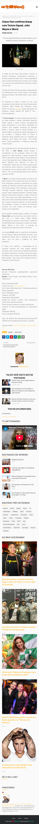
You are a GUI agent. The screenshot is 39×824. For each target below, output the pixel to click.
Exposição (25, 527)
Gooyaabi (31, 821)
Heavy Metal (13, 16)
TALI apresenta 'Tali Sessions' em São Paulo (23, 485)
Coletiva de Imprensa (8, 524)
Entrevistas (6, 521)
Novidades (18, 518)
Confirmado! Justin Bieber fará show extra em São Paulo (17, 766)
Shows (25, 508)
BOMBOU (15, 511)
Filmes (11, 518)
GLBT (18, 521)
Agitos (22, 511)
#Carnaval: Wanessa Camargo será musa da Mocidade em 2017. (19, 673)
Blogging (17, 821)
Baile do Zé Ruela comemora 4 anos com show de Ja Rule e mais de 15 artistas (24, 400)
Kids (24, 521)
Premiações (24, 514)
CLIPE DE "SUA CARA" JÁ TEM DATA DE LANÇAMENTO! (23, 469)
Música (12, 508)
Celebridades (6, 511)
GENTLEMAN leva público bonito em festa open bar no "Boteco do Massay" (19, 720)
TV (30, 508)
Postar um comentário (9, 416)
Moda (13, 521)
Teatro (5, 518)
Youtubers (6, 530)
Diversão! (5, 514)
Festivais (28, 511)
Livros (23, 524)
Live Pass (18, 109)
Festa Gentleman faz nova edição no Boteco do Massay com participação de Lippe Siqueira (23, 391)
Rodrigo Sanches (7, 33)
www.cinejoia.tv (19, 286)
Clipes (31, 514)
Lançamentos (14, 514)
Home (13, 818)
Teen (18, 524)
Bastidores (17, 527)
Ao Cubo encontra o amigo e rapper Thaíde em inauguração (19, 628)
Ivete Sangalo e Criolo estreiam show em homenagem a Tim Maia (24, 494)
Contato (26, 818)
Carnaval (26, 518)
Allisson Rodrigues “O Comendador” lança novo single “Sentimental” (24, 477)
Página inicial (5, 16)
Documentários (7, 527)
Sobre (19, 818)
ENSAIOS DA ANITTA (18, 460)
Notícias (5, 508)
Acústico (33, 527)
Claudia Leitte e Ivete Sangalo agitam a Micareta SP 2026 (23, 381)
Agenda (10, 332)
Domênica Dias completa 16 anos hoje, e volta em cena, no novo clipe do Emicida (18, 582)
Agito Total (5, 794)
